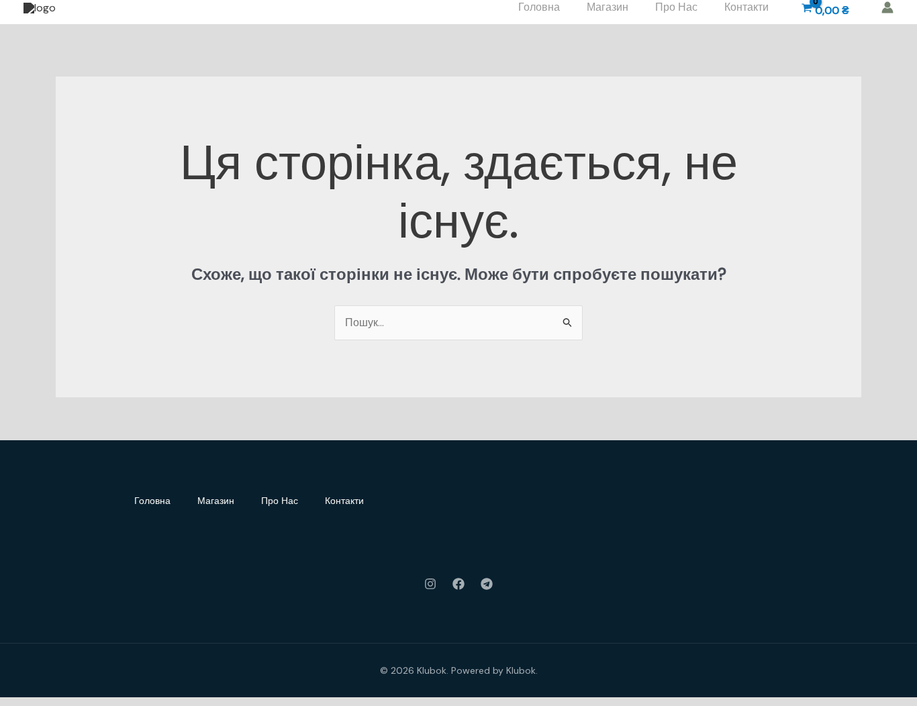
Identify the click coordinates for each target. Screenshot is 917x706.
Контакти (344, 501)
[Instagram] (430, 584)
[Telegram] (487, 584)
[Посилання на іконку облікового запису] (887, 7)
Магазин (215, 501)
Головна (152, 501)
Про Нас (279, 501)
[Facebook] (458, 584)
